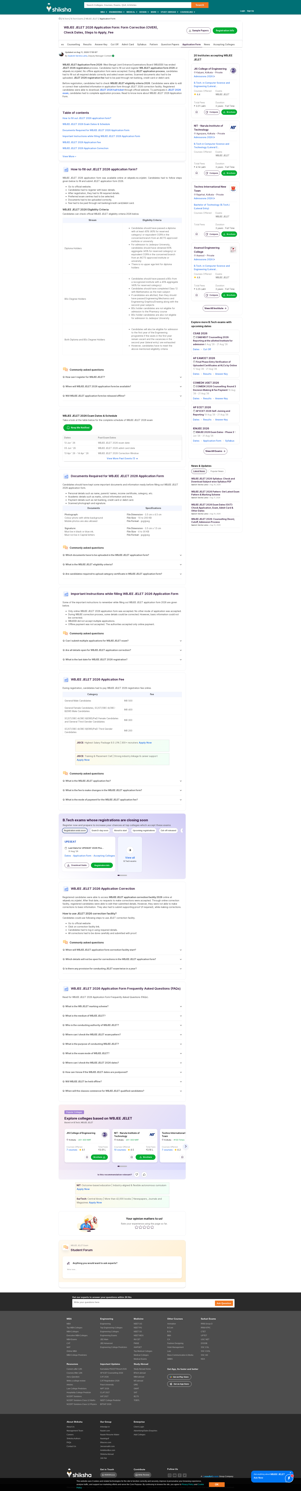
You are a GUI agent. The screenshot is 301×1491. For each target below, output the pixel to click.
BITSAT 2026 (105, 1404)
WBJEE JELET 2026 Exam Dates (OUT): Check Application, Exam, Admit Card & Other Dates (212, 507)
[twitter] (185, 1475)
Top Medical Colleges (143, 1351)
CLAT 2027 (105, 1392)
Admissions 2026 (203, 76)
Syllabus (229, 440)
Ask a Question (73, 1377)
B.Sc (169, 1332)
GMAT (136, 1388)
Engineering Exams (108, 1335)
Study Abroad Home (142, 1369)
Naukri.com (105, 1431)
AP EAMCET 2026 (204, 358)
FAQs (69, 1442)
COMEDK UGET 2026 (206, 382)
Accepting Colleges (104, 855)
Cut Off (207, 349)
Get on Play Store (181, 1377)
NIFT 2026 (104, 1388)
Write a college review (76, 1381)
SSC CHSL (205, 1351)
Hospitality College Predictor (79, 1392)
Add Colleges (139, 1435)
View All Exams (213, 451)
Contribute (139, 1469)
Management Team (75, 1431)
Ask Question (224, 1303)
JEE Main (104, 1339)
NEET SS (138, 1332)
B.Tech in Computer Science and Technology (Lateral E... (211, 145)
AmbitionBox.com (107, 1450)
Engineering (105, 1324)
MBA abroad (139, 1377)
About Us (70, 1427)
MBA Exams (72, 1339)
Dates (68, 855)
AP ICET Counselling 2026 (111, 1373)
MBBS (170, 1359)
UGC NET (205, 1339)
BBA (169, 1335)
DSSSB (204, 1343)
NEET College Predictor (110, 1400)
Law (169, 1351)
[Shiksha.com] (60, 7)
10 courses (120, 1149)
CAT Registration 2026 (109, 1381)
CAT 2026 (104, 1377)
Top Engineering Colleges (111, 1328)
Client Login (139, 1427)
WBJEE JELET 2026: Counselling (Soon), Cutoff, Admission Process (213, 520)
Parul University (107, 1385)
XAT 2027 (104, 1396)
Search (200, 5)
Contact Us (71, 1446)
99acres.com (105, 1442)
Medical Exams (140, 1359)
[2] (288, 1477)
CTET (203, 1332)
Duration (220, 102)
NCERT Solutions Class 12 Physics (82, 1404)
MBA (69, 1324)
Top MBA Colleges (74, 1328)
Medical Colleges (141, 1355)
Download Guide (79, 865)
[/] (60, 18)
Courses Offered (74, 1147)
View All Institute (213, 308)
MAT (68, 1347)
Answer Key (221, 374)
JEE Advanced (106, 1343)
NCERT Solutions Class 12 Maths (81, 1400)
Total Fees (103, 1147)
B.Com (170, 1328)
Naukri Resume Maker (109, 1435)
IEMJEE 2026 (201, 428)
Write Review (143, 1475)
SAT (135, 1392)
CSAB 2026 (200, 333)
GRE (136, 1385)
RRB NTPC (206, 1328)
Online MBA (72, 1351)
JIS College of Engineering (80, 1133)
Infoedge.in (105, 1427)
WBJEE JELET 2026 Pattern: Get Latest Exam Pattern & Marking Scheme (215, 493)
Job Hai (103, 1458)
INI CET (137, 1339)
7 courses (71, 1149)
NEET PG (138, 1328)
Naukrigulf (104, 1438)
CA (168, 1339)
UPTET (204, 1335)
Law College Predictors (77, 1388)
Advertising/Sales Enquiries (145, 1431)
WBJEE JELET (223, 94)
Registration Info (225, 30)
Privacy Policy (188, 1484)
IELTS (136, 1396)
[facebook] (180, 1475)
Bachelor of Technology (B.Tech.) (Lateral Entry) (212, 206)
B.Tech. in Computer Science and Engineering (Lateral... (212, 84)
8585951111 (110, 1475)
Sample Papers (200, 30)
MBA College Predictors (77, 1355)
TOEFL (137, 1400)
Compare (213, 112)
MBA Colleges (73, 1332)
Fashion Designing (175, 1343)
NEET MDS (138, 1335)
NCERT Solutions (74, 1396)
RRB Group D (207, 1324)
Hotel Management (175, 1347)
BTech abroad (140, 1373)
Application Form (82, 855)
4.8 (198, 277)
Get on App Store (181, 1384)
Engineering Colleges (109, 1332)
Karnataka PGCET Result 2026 (113, 1369)
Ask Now (258, 1477)
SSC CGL (205, 1347)
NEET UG (138, 1324)
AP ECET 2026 (202, 407)
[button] (87, 1157)
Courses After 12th (74, 1373)
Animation (171, 1324)
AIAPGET (138, 1347)
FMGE (136, 1343)
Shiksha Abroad (107, 1454)
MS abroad (138, 1381)
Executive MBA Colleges (77, 1335)
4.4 (198, 94)
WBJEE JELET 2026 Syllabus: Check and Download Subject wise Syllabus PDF (213, 480)
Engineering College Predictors (113, 1347)
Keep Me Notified (80, 427)
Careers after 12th (74, 1369)
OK (217, 1484)
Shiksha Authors (73, 1438)
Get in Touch (107, 1469)
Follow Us (172, 1469)
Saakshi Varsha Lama (77, 56)
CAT (68, 1343)
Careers (70, 1435)
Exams (219, 91)
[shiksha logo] (80, 1473)
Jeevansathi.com (107, 1446)
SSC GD (204, 1355)
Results (207, 374)
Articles (70, 1385)
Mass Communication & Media (180, 1355)
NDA (203, 1359)
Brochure (97, 1157)
